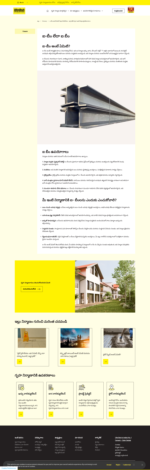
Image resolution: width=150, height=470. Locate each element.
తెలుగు (22, 2)
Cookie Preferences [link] (9, 468)
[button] (142, 464)
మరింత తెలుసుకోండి (29, 289)
